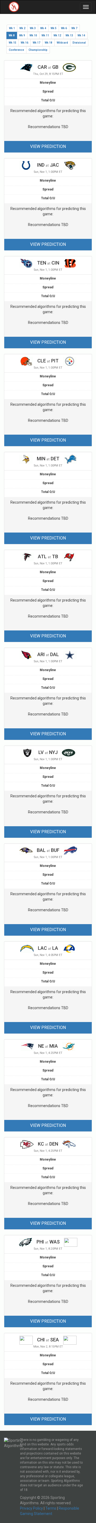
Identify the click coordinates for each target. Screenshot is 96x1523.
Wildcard (62, 42)
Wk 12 (57, 35)
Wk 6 (64, 28)
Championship (38, 49)
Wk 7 (74, 28)
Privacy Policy (31, 1508)
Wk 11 (45, 35)
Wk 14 (81, 35)
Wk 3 (33, 28)
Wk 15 (12, 42)
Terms (50, 1508)
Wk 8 (12, 35)
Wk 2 (22, 28)
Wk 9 (22, 35)
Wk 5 (54, 28)
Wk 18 (48, 42)
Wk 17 (36, 42)
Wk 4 (43, 28)
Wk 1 (12, 28)
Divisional (79, 42)
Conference (16, 49)
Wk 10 (33, 35)
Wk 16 (24, 42)
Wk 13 (69, 35)
